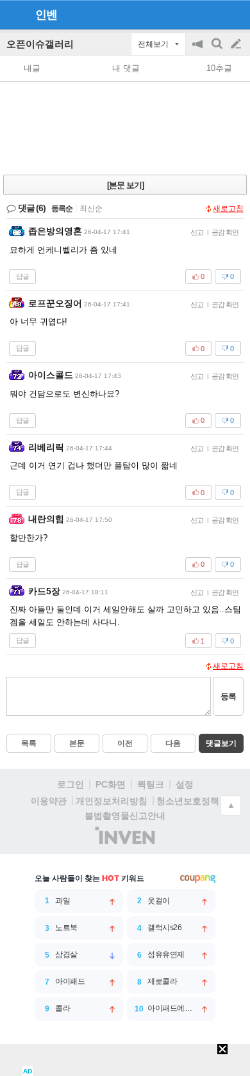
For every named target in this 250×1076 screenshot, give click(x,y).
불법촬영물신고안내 (125, 816)
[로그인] (212, 14)
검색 (217, 50)
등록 (228, 696)
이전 (125, 743)
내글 (32, 68)
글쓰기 (237, 44)
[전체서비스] (235, 14)
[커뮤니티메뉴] (13, 14)
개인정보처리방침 (111, 801)
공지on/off (198, 50)
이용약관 (49, 801)
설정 (185, 784)
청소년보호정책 (187, 801)
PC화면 (111, 784)
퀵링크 (150, 784)
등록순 (61, 208)
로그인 (70, 784)
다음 (173, 743)
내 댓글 (126, 68)
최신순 (91, 208)
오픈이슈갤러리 (40, 43)
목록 (29, 743)
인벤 (46, 14)
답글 (22, 276)
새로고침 (228, 208)
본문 (77, 743)
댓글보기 (221, 743)
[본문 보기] (125, 185)
